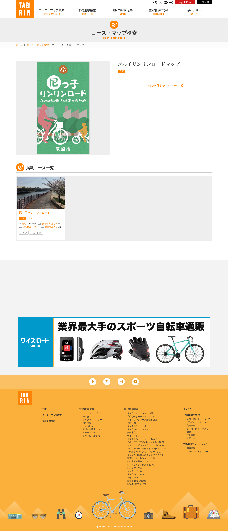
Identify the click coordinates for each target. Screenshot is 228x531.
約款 (189, 432)
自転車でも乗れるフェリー (140, 461)
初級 (30, 218)
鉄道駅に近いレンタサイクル (141, 458)
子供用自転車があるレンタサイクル (144, 452)
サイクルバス (133, 477)
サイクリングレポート (93, 419)
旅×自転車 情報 (158, 10)
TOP (44, 409)
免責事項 (191, 425)
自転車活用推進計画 (136, 480)
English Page (184, 2)
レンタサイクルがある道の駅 (141, 464)
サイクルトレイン (135, 435)
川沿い (23, 232)
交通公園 (131, 423)
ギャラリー (194, 10)
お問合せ (204, 2)
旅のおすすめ (89, 416)
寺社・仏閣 (36, 232)
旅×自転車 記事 (123, 10)
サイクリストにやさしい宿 (140, 413)
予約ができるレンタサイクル (141, 416)
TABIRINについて (192, 415)
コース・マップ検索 (51, 10)
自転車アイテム (90, 432)
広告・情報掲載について (198, 419)
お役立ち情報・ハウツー (94, 429)
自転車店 (131, 432)
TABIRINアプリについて (195, 444)
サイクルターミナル (136, 426)
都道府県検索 (87, 10)
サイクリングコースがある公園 (142, 419)
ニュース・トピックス (93, 413)
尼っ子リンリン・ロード (34, 212)
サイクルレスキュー (136, 474)
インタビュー (89, 426)
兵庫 (122, 71)
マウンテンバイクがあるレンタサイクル (146, 448)
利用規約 (191, 448)
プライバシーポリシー (197, 422)
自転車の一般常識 (91, 435)
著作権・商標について (197, 429)
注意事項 (191, 435)
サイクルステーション (138, 429)
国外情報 (87, 423)
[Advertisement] (114, 289)
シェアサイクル (134, 471)
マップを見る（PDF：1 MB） (163, 85)
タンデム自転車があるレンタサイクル (145, 455)
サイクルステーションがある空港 (143, 439)
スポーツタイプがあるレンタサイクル (145, 445)
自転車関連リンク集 (136, 484)
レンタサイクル (134, 468)
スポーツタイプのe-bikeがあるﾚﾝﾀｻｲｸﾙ (145, 442)
